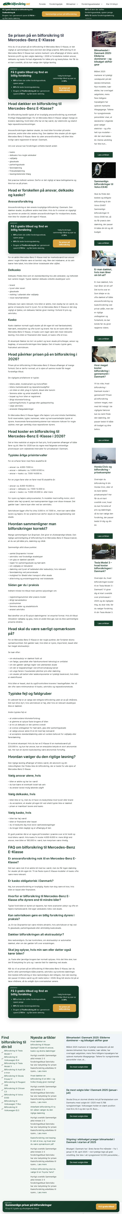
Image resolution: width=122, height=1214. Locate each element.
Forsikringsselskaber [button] (91, 4)
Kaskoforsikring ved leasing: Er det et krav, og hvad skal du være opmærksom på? (43, 1141)
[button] (77, 4)
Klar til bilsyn (112, 4)
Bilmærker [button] (71, 4)
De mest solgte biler (79, 1067)
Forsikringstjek (56, 4)
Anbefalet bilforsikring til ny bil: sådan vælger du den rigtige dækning (43, 1110)
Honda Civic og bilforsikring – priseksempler (103, 469)
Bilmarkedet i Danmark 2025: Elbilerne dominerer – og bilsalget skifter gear (103, 57)
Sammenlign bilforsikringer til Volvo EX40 (103, 184)
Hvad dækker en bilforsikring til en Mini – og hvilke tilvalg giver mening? (42, 1078)
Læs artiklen (103, 155)
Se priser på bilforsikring (64, 89)
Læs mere (42, 1071)
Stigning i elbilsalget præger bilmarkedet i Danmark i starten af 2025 (90, 1141)
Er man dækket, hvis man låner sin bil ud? (103, 272)
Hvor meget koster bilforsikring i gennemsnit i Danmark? (101, 371)
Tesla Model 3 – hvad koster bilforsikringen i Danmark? (103, 567)
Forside (42, 4)
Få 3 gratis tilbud (106, 1206)
